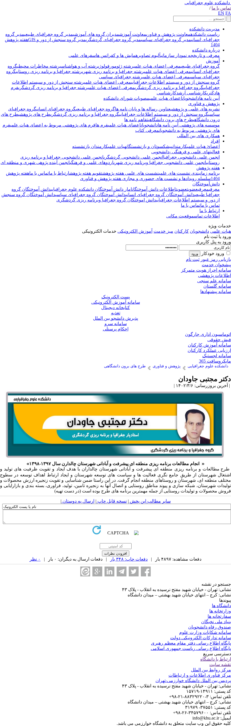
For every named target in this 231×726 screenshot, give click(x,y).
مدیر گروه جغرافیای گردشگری (113, 39)
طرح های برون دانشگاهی (170, 119)
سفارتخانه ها (219, 616)
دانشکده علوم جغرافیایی (207, 2)
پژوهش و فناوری (204, 103)
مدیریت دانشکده (204, 28)
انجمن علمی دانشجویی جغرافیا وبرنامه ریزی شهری (160, 162)
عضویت (192, 189)
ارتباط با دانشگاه (215, 659)
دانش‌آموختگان (206, 183)
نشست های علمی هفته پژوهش (130, 173)
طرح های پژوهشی (34, 114)
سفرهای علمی (82, 55)
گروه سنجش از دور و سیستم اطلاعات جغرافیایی (175, 82)
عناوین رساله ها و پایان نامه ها (142, 108)
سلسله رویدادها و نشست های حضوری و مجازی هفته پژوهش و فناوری (145, 178)
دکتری (211, 92)
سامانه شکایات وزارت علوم (205, 632)
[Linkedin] (109, 571)
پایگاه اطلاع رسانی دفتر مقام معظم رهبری (191, 643)
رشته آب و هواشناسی (79, 66)
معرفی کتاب (147, 130)
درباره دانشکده (206, 50)
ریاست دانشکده (205, 34)
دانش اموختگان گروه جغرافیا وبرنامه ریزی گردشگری (106, 199)
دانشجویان (190, 98)
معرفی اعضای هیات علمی (157, 66)
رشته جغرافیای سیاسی (121, 76)
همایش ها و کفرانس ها (117, 55)
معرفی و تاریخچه (203, 55)
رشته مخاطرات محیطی (38, 66)
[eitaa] (85, 571)
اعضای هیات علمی (165, 98)
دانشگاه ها (221, 605)
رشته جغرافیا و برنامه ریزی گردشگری (53, 87)
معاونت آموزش (132, 34)
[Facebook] (146, 571)
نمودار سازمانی (174, 55)
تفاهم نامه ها (136, 119)
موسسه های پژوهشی (199, 125)
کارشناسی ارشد (191, 92)
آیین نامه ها (209, 98)
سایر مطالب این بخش (150, 501)
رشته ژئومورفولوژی (116, 66)
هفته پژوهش (208, 167)
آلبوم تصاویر (149, 55)
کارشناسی (166, 92)
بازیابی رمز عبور (216, 259)
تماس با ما (221, 8)
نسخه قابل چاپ (111, 501)
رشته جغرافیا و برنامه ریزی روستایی (49, 71)
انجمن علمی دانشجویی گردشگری (133, 157)
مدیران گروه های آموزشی (96, 34)
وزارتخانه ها (220, 611)
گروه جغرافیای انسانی (56, 108)
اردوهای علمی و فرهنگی (92, 162)
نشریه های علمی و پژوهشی (195, 108)
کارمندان (179, 146)
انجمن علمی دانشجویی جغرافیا (191, 157)
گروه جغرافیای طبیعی (200, 66)
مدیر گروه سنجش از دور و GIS (57, 39)
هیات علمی (117, 146)
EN (221, 13)
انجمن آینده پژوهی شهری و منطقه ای (35, 162)
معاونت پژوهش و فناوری (168, 34)
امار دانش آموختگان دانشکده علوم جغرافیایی (91, 189)
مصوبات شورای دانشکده (126, 98)
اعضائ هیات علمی (203, 146)
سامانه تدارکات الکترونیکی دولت (200, 637)
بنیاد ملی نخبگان (216, 621)
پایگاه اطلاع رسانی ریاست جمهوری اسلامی (191, 648)
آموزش (213, 60)
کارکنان (181, 231)
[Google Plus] (97, 571)
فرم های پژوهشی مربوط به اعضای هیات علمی (52, 125)
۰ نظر (35, 559)
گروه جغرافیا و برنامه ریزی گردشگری (169, 87)
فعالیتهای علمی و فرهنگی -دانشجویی (185, 151)
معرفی (214, 189)
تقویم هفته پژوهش (85, 173)
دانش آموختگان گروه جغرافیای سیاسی (90, 194)
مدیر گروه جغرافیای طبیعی (48, 34)
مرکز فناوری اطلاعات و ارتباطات (199, 675)
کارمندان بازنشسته (90, 146)
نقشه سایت (220, 664)
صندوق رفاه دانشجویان (209, 627)
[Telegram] (121, 571)
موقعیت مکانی (180, 216)
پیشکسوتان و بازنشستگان (149, 146)
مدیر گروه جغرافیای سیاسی (166, 39)
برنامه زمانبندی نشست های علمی (189, 173)
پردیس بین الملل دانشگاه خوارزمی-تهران (193, 680)
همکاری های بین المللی (198, 135)
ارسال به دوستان (77, 501)
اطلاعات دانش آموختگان (154, 189)
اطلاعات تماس (207, 216)
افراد (215, 141)
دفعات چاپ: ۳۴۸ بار (129, 559)
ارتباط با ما (59, 173)
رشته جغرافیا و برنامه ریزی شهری (113, 71)
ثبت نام (192, 259)
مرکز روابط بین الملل (211, 669)
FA (228, 13)
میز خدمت (163, 231)
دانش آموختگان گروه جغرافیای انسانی (160, 194)
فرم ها (101, 125)
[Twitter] (134, 571)
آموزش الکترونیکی (134, 231)
